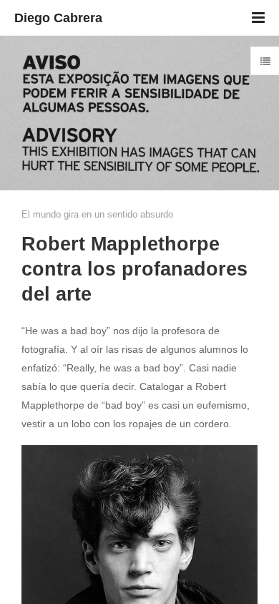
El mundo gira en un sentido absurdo (97, 214)
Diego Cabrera (58, 18)
